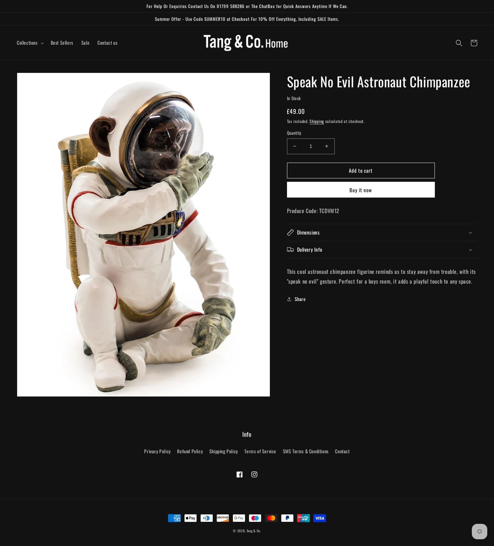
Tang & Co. (254, 530)
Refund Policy (190, 451)
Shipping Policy (223, 451)
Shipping (317, 121)
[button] (30, 43)
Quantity (294, 133)
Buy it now (360, 190)
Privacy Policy (157, 451)
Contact (342, 451)
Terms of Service (260, 451)
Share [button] (300, 298)
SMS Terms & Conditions (306, 451)
